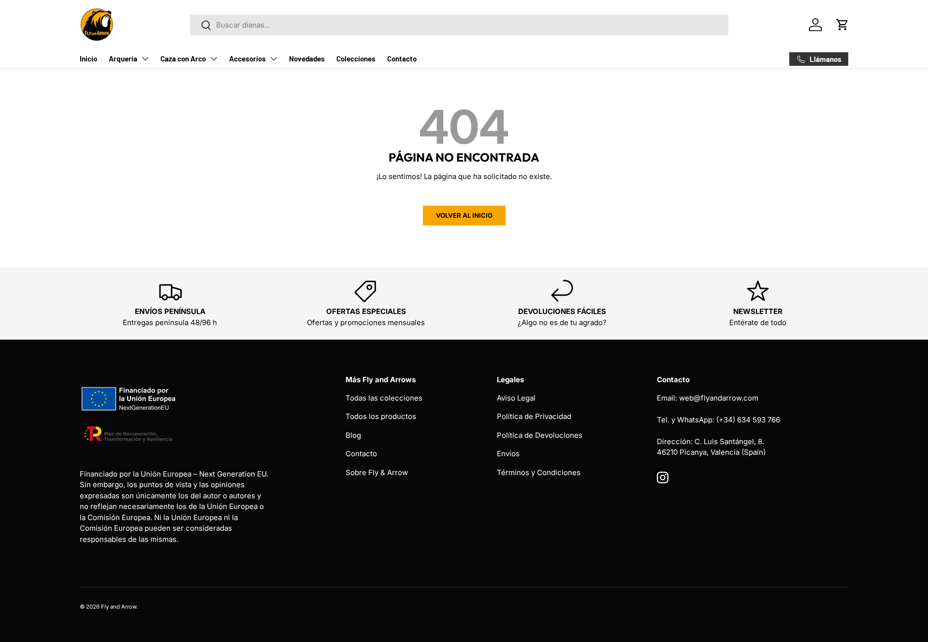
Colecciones (356, 58)
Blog (353, 435)
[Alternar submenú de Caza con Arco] (213, 58)
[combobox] (459, 25)
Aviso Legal (516, 398)
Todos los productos (381, 416)
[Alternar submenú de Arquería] (145, 58)
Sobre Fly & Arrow (377, 472)
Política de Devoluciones (539, 435)
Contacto (402, 58)
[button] (842, 24)
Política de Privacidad (534, 416)
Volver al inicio (464, 215)
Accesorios (247, 58)
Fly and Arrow (118, 606)
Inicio (88, 58)
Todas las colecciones (384, 398)
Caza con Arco (183, 58)
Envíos (508, 453)
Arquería (123, 58)
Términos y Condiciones (538, 472)
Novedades (307, 58)
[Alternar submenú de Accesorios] (273, 58)
